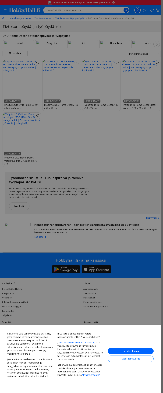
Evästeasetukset (130, 358)
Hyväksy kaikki (131, 351)
